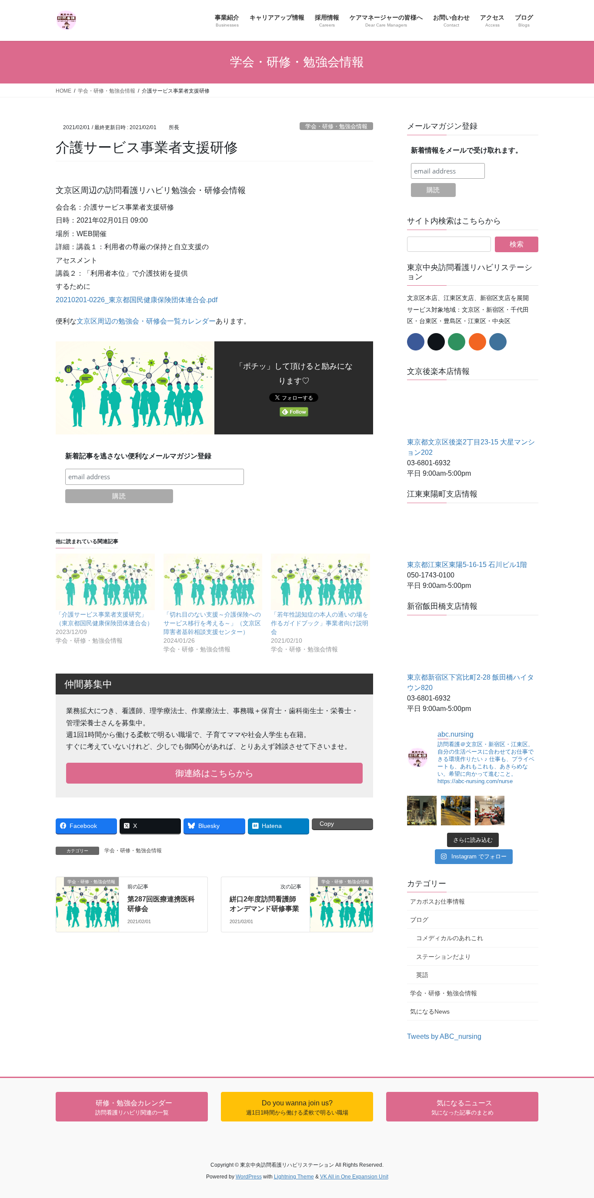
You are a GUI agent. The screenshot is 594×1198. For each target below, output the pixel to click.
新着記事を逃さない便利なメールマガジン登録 (138, 456)
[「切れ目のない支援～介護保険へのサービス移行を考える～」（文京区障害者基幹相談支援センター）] (213, 582)
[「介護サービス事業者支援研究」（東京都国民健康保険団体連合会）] (105, 582)
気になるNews (430, 1011)
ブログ (419, 919)
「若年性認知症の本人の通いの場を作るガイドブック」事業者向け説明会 (319, 623)
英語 (422, 974)
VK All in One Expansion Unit (354, 1177)
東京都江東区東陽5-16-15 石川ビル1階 (467, 564)
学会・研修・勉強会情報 (336, 126)
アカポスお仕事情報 (437, 901)
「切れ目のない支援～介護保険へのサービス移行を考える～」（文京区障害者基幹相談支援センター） (212, 623)
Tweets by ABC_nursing (444, 1036)
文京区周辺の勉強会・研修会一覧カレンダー (146, 321)
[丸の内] (422, 810)
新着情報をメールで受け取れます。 (466, 150)
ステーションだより (443, 956)
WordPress (249, 1177)
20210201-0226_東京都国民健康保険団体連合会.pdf (136, 300)
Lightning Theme (294, 1177)
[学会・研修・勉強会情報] (87, 893)
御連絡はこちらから (214, 773)
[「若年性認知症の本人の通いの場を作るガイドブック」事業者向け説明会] (320, 582)
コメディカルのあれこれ (449, 937)
